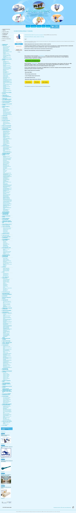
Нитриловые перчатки (6, 280)
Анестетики (4, 64)
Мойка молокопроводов (6, 125)
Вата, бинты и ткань (6, 263)
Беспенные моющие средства (7, 157)
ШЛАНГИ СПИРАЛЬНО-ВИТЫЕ (6, 216)
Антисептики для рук (6, 291)
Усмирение (4, 314)
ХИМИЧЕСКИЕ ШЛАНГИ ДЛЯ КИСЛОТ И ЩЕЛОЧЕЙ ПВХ (7, 222)
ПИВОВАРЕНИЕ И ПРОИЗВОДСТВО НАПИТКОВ (7, 174)
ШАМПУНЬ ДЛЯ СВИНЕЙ (6, 310)
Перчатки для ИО (5, 286)
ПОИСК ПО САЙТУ (5, 31)
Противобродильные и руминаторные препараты (6, 88)
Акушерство (4, 242)
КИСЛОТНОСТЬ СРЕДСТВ (7, 159)
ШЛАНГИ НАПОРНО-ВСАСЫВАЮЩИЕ (6, 219)
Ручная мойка (5, 170)
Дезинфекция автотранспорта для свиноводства (7, 323)
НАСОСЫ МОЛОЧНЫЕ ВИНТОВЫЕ (6, 418)
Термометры (5, 265)
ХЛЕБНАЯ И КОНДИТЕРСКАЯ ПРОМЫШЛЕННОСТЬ (7, 176)
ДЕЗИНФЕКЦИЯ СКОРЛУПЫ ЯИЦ (5, 369)
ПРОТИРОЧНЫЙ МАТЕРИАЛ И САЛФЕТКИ (6, 129)
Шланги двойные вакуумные (7, 113)
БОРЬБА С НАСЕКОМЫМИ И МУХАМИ (7, 371)
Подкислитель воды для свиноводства (6, 330)
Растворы (4, 89)
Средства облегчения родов (7, 251)
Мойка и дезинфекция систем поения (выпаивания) (7, 349)
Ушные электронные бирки (7, 399)
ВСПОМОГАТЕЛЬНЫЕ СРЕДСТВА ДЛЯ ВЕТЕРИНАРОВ (6, 256)
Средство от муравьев (6, 378)
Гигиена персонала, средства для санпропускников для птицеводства (7, 354)
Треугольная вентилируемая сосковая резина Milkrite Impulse (6, 99)
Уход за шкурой (5, 243)
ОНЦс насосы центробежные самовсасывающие (7, 414)
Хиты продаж (4, 425)
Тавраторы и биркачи (6, 400)
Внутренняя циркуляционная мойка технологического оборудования (7, 186)
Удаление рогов (5, 250)
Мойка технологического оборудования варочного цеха (7, 199)
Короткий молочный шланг (7, 112)
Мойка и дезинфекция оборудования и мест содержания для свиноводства (7, 328)
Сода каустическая (5, 235)
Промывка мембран (6, 210)
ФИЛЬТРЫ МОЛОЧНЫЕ (6, 127)
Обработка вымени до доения (7, 147)
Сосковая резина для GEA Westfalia (7, 104)
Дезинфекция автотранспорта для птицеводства (7, 357)
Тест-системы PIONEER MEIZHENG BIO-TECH (6, 394)
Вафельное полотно (6, 132)
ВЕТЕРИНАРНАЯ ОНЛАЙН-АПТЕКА (7, 59)
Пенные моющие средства (7, 158)
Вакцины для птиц (5, 48)
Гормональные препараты (6, 67)
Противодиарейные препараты (7, 80)
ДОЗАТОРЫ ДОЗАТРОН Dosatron (6, 298)
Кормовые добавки (5, 76)
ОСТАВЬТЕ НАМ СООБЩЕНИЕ (5, 34)
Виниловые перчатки (46, 86)
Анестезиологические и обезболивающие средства (7, 63)
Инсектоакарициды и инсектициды (6, 72)
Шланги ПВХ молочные (6, 109)
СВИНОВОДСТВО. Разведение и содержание (7, 312)
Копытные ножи (5, 230)
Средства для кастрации (6, 316)
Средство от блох (5, 377)
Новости (3, 40)
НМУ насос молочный (6, 413)
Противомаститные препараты (7, 84)
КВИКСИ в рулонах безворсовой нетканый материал (6, 136)
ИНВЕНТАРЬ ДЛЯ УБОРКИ (7, 421)
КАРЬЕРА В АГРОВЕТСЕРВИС (5, 36)
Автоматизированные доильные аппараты (6, 148)
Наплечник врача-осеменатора (5, 285)
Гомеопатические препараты (7, 68)
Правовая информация (6, 38)
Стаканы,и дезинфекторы (6, 151)
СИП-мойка (4, 171)
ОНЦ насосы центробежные (7, 410)
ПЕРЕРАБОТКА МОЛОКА (6, 175)
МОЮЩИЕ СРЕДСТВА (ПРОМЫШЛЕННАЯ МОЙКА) (6, 154)
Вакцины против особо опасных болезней (6, 50)
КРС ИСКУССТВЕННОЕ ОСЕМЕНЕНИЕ (6, 237)
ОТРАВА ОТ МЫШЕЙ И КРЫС (6, 381)
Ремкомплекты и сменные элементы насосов (6, 406)
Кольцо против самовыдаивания (5, 245)
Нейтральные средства (6, 162)
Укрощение (4, 241)
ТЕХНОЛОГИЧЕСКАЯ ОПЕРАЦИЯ (6, 180)
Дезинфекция (5, 160)
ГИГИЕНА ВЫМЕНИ (5, 145)
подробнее (3, 443)
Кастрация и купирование (6, 303)
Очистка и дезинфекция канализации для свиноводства (6, 336)
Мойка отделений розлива (6, 194)
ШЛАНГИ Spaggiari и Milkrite (6, 107)
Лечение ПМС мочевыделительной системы (7, 79)
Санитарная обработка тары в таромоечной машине (7, 201)
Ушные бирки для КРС (6, 398)
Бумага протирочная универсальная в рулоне (6, 131)
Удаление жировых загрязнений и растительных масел (7, 182)
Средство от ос (5, 379)
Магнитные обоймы (6, 246)
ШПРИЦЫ (4, 266)
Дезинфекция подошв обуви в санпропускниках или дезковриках (7, 190)
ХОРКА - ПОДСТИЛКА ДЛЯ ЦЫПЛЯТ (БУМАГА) (7, 343)
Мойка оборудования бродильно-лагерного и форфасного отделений (6, 197)
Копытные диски (5, 231)
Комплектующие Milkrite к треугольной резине (7, 102)
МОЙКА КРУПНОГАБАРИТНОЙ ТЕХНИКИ (6, 338)
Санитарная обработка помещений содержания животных (6, 332)
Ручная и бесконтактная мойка (7, 200)
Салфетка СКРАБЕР (6, 140)
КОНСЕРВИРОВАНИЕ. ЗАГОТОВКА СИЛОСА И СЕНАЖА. (6, 384)
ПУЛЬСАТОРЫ (4, 117)
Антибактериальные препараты (6, 61)
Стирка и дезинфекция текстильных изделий (6, 334)
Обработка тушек (5, 352)
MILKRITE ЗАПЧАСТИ (6, 120)
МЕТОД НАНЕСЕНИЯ (6, 165)
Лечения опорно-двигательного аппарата (6, 77)
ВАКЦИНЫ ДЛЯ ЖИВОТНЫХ (5, 45)
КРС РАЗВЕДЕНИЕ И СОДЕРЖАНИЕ (6, 240)
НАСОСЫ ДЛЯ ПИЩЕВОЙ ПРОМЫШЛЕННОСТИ (6, 404)
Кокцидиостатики (5, 75)
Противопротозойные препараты (6, 85)
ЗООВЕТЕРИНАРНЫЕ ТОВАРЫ (6, 30)
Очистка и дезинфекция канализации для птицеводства (7, 367)
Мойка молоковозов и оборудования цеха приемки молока (7, 208)
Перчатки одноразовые (6, 279)
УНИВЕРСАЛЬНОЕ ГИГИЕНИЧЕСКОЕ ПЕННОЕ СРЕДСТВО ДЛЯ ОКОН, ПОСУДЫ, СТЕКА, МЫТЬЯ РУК (7, 390)
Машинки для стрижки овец (7, 301)
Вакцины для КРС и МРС (6, 46)
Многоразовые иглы (6, 274)
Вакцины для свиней (6, 47)
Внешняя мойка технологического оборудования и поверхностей (7, 184)
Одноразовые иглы (5, 273)
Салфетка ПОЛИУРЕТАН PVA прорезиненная (7, 139)
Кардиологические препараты (7, 73)
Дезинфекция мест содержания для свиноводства (7, 325)
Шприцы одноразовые (6, 268)
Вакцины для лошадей (6, 49)
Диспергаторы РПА (5, 407)
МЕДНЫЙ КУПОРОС (5, 233)
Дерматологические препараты (6, 70)
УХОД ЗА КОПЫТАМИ (6, 226)
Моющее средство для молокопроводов (6, 209)
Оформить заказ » (56, 27)
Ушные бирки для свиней (6, 397)
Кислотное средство (6, 161)
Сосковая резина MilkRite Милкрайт (6, 93)
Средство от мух (5, 373)
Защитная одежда (5, 289)
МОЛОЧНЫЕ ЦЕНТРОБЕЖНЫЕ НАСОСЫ (7, 409)
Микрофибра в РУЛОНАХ (6, 133)
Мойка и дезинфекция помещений (6, 193)
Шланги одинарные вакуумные (7, 114)
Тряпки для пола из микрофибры (5, 144)
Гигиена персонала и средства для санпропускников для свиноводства (7, 320)
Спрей (4, 172)
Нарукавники (5, 283)
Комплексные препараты (6, 74)
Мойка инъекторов (5, 363)
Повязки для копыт (5, 229)
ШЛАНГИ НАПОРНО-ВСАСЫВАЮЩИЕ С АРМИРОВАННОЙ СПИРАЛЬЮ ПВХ (6, 213)
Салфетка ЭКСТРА (5, 142)
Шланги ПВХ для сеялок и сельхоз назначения (7, 224)
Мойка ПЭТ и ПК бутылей (6, 191)
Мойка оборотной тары (6, 364)
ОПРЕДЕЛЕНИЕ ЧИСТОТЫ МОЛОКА (7, 387)
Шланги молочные (5, 108)
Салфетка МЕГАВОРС (6, 141)
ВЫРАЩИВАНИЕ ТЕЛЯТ (6, 247)
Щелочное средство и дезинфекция (6, 164)
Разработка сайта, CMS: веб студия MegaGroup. (62, 507)
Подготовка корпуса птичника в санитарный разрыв (7, 360)
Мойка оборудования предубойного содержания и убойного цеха (7, 205)
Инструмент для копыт (6, 232)
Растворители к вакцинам (6, 54)
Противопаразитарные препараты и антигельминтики (7, 81)
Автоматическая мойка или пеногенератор (7, 166)
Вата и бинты (5, 290)
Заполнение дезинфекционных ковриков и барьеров (7, 326)
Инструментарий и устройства (7, 262)
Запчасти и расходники (6, 122)
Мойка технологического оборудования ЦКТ (6, 195)
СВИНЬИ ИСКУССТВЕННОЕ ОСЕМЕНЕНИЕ (7, 308)
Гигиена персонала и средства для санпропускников (7, 188)
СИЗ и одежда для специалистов (5, 277)
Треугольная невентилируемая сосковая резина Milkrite (6, 96)
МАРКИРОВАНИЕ (5, 396)
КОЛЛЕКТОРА (4, 115)
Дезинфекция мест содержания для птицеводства (7, 362)
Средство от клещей (6, 376)
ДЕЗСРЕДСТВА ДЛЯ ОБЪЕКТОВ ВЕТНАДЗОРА (7, 294)
